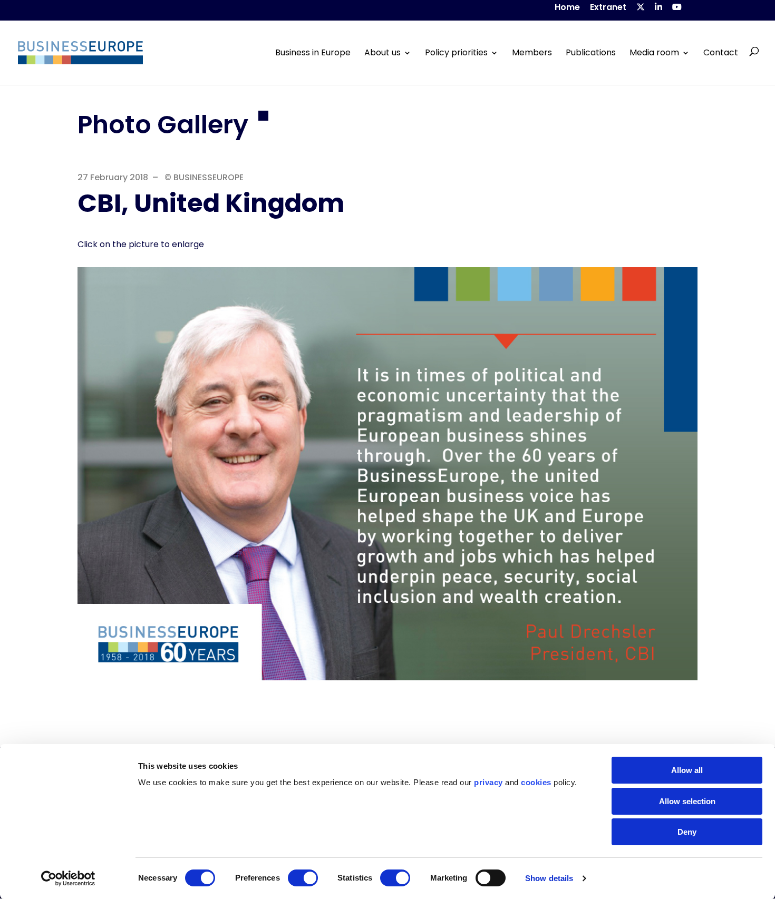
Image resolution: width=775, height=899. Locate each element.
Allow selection (687, 801)
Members (532, 52)
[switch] (303, 877)
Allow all (687, 770)
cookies (536, 782)
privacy (488, 782)
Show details (549, 878)
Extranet (608, 8)
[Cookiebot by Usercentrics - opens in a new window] (68, 878)
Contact (720, 52)
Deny (686, 831)
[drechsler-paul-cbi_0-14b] (388, 677)
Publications (591, 52)
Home (567, 8)
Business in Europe (313, 52)
